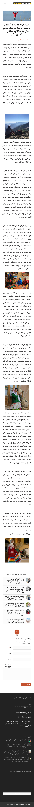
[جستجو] (8, 3)
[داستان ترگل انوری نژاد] (17, 16)
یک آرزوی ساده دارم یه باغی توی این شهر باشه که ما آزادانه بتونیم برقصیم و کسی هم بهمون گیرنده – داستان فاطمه (15, 746)
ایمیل (9, 653)
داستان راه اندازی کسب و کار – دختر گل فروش (17, 740)
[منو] (5, 3)
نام (10, 647)
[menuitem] (8, 3)
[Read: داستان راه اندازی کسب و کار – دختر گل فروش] (29, 740)
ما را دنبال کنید (17, 794)
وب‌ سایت (9, 659)
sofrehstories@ (21, 713)
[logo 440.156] (19, 3)
